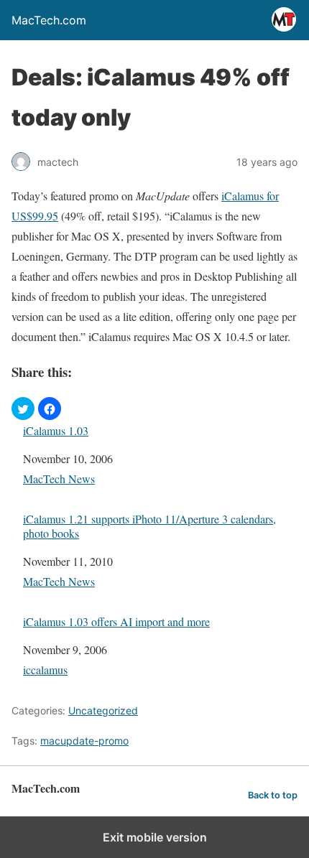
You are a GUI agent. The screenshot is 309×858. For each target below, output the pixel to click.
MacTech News (59, 478)
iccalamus (45, 669)
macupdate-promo (84, 741)
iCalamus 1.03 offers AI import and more (116, 621)
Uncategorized (103, 710)
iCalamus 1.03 (55, 430)
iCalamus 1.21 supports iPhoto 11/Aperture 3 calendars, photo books (149, 525)
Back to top (273, 795)
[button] (22, 408)
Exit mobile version (155, 837)
